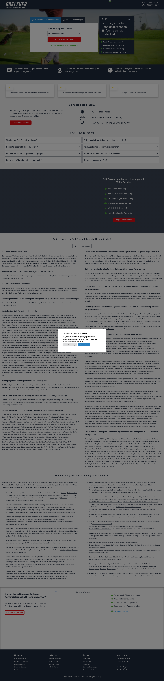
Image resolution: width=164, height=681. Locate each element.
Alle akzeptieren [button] (84, 345)
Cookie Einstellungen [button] (70, 345)
